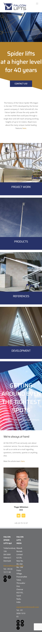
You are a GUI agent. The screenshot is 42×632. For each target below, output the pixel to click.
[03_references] (21, 253)
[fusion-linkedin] (18, 515)
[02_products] (21, 198)
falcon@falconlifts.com (14, 566)
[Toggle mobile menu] (37, 3)
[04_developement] (21, 307)
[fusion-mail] (23, 515)
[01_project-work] (21, 144)
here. (25, 128)
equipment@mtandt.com (27, 607)
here (22, 461)
